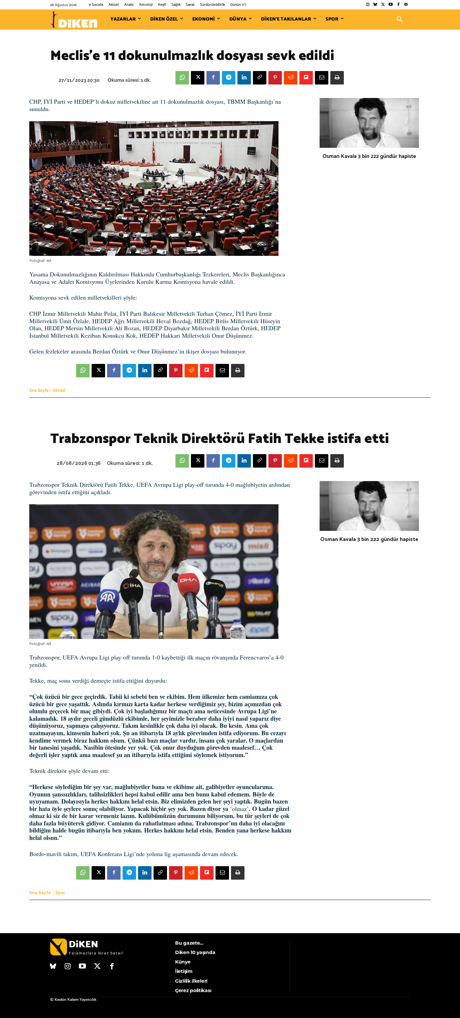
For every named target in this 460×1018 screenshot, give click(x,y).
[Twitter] (383, 5)
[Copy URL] (259, 77)
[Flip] (306, 77)
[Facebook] (398, 5)
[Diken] (73, 19)
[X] (197, 77)
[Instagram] (367, 5)
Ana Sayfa (38, 390)
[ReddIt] (290, 77)
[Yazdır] (337, 77)
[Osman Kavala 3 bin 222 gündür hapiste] (369, 123)
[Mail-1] (406, 5)
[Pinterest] (275, 77)
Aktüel (59, 390)
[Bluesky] (375, 5)
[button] (400, 19)
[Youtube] (391, 5)
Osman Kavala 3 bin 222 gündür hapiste (369, 156)
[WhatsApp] (182, 77)
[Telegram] (228, 77)
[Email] (321, 77)
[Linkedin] (244, 77)
